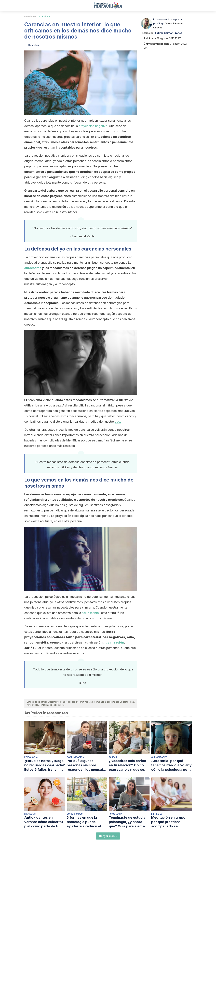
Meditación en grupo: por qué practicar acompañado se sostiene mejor (169, 821)
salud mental (90, 613)
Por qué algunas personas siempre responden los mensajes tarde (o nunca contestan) (87, 765)
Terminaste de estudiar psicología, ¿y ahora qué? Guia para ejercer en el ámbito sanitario (128, 821)
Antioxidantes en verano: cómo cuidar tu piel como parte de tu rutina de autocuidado (43, 821)
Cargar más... (108, 836)
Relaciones (30, 16)
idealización (114, 642)
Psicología (31, 757)
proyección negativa (93, 126)
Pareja (113, 757)
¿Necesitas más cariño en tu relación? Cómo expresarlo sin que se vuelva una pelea (127, 765)
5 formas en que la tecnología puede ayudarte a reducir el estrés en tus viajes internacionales (84, 821)
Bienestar (30, 814)
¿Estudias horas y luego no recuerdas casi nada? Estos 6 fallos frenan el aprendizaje (44, 765)
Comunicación (75, 757)
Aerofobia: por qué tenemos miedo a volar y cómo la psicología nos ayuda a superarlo (171, 765)
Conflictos (44, 16)
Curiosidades (159, 757)
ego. (118, 421)
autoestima (32, 268)
